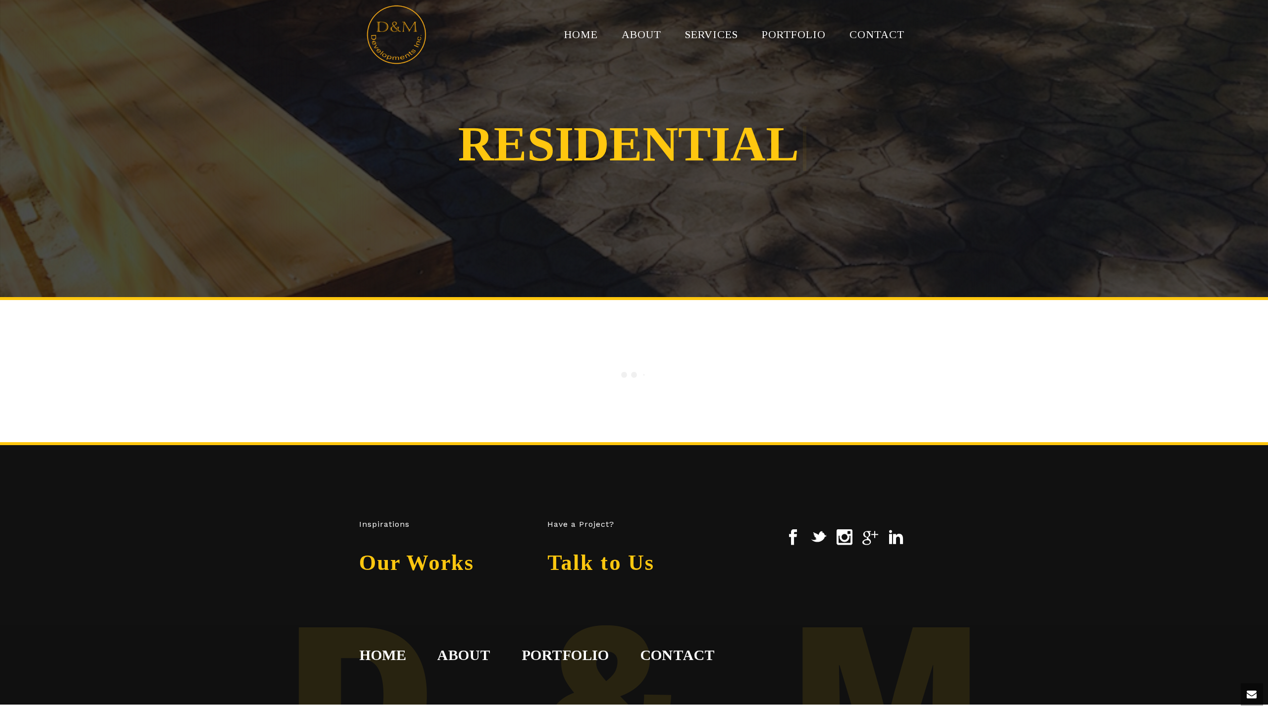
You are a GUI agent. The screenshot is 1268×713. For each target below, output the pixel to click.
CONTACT (876, 34)
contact (677, 655)
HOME (581, 34)
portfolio (565, 655)
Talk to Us (600, 563)
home (382, 655)
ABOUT (641, 34)
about (463, 655)
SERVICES (711, 34)
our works (416, 563)
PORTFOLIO (794, 34)
